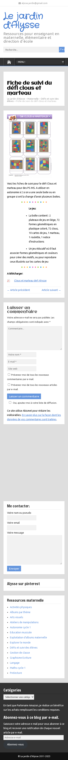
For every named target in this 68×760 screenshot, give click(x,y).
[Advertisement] (34, 465)
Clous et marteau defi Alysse (30, 280)
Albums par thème (20, 612)
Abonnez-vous (15, 744)
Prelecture (16, 672)
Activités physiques (21, 607)
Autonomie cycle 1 (20, 627)
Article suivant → (51, 290)
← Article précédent (18, 290)
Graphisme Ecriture (20, 657)
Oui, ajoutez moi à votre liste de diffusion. (35, 403)
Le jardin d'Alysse (23, 21)
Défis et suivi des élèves (24, 647)
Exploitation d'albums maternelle (28, 637)
